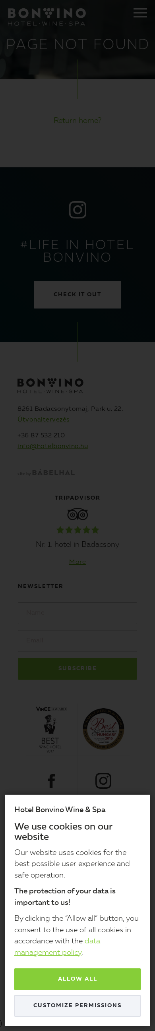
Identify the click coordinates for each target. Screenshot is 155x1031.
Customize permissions (77, 1005)
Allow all (77, 979)
